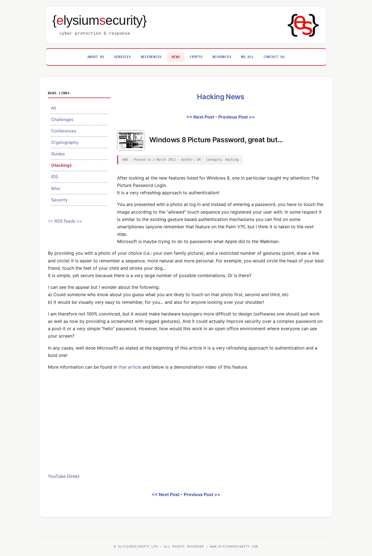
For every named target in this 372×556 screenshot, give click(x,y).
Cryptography (64, 142)
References (151, 57)
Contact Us (274, 57)
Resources (221, 57)
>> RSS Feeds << (65, 221)
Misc (55, 188)
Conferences (63, 130)
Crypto (196, 57)
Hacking (61, 165)
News (176, 57)
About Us (95, 57)
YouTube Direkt (64, 476)
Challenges (62, 119)
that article (130, 367)
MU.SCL (247, 57)
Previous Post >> (236, 117)
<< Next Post (200, 117)
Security (59, 199)
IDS (54, 176)
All (53, 108)
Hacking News (220, 96)
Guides (58, 153)
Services (122, 57)
